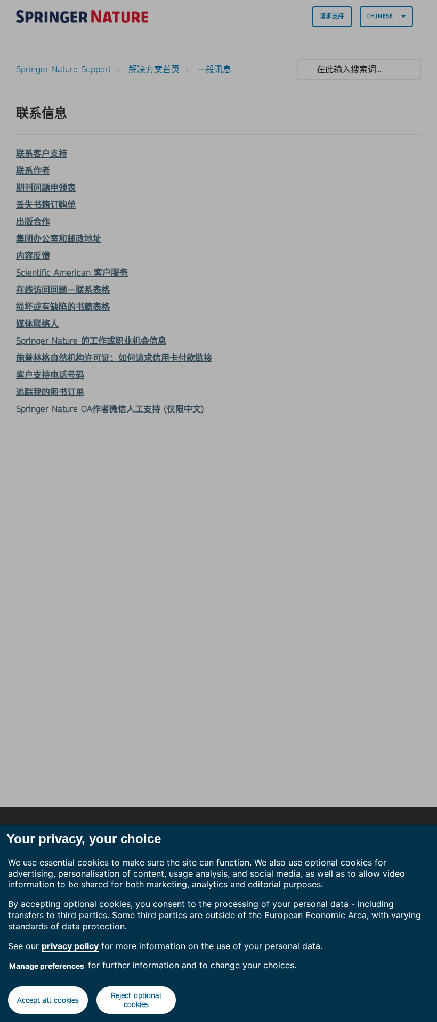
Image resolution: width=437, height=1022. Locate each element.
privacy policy (70, 946)
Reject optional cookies (136, 1000)
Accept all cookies (48, 1000)
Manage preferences (46, 965)
